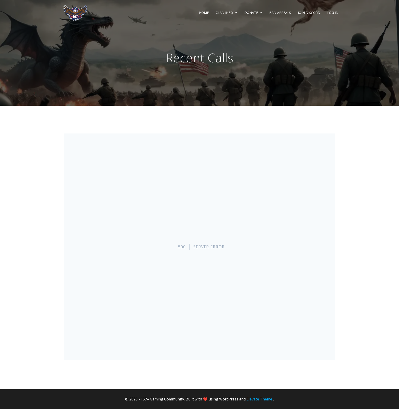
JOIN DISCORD (309, 12)
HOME (204, 12)
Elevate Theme (259, 399)
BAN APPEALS (280, 12)
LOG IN (332, 12)
